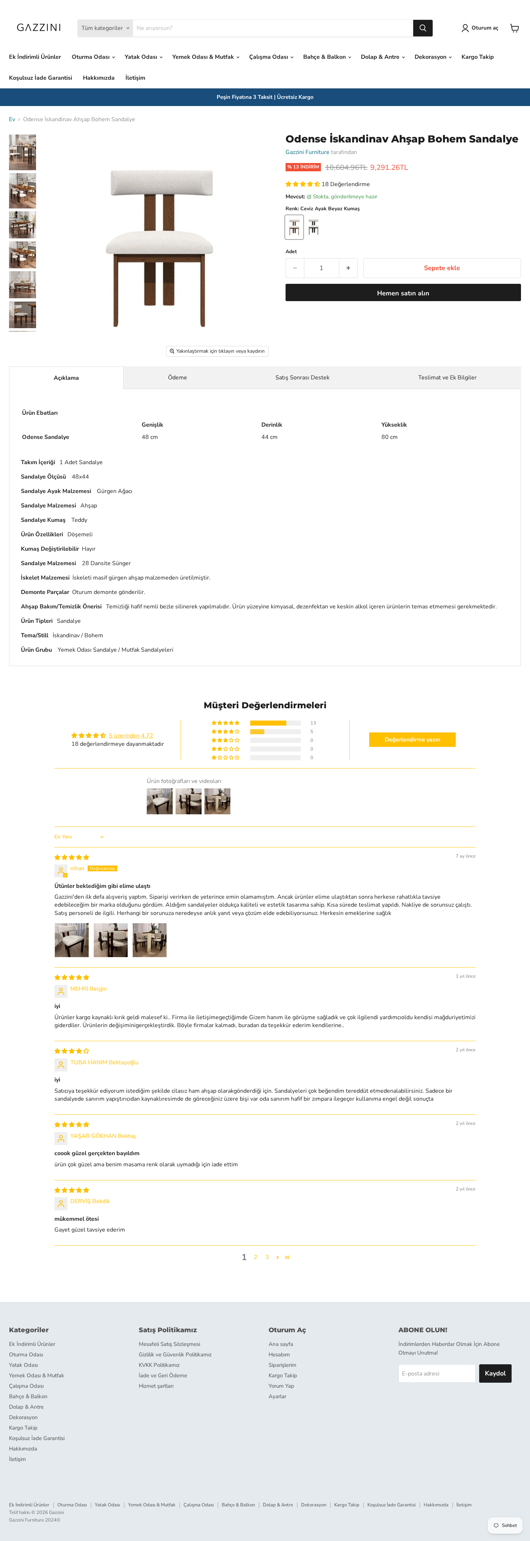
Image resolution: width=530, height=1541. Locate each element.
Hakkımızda (99, 78)
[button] (304, 184)
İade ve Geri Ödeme (163, 1375)
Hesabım (279, 1354)
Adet (291, 252)
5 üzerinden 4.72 (131, 736)
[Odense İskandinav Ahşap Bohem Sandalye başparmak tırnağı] (22, 152)
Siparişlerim (282, 1365)
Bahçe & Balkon (325, 57)
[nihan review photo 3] (149, 940)
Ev (12, 119)
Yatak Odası (142, 57)
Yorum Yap (281, 1386)
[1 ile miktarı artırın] (348, 268)
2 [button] (255, 1257)
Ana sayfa (281, 1344)
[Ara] (423, 28)
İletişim (135, 78)
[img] (71, 858)
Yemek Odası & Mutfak (203, 57)
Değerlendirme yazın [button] (412, 740)
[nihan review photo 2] (110, 940)
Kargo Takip (477, 57)
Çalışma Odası (269, 57)
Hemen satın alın (403, 293)
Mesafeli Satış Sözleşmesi (169, 1344)
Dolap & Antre (381, 57)
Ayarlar (277, 1396)
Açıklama (66, 378)
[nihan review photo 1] (71, 940)
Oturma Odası (91, 57)
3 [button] (267, 1257)
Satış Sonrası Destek (302, 378)
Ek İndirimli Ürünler (35, 57)
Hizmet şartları (156, 1386)
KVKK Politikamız (159, 1365)
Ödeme (177, 378)
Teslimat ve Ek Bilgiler (447, 378)
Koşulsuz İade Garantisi (40, 78)
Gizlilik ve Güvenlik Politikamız (175, 1354)
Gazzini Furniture (308, 152)
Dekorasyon (431, 57)
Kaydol (495, 1373)
